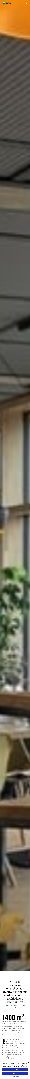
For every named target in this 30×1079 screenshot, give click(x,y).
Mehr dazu (15, 810)
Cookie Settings (15, 1076)
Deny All (15, 1073)
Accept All (15, 1069)
